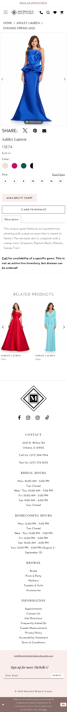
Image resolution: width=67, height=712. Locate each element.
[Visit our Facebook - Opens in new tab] (19, 417)
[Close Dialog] (3, 704)
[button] (5, 12)
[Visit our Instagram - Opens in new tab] (28, 417)
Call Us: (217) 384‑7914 (33, 455)
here (45, 709)
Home (7, 23)
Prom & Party (33, 576)
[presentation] (16, 327)
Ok (63, 704)
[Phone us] (41, 12)
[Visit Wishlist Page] (55, 12)
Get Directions (33, 618)
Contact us (33, 613)
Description (12, 219)
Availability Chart (20, 198)
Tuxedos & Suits (33, 585)
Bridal (33, 571)
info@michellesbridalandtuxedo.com (33, 655)
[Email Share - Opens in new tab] (44, 130)
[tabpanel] (33, 79)
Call (4, 258)
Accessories (33, 590)
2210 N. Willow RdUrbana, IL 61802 (33, 445)
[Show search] (48, 12)
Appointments (33, 608)
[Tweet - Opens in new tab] (25, 130)
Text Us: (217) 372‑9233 (33, 462)
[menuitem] (5, 12)
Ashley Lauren (28, 23)
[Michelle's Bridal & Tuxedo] (22, 12)
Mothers (33, 580)
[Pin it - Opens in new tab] (35, 130)
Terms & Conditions (34, 642)
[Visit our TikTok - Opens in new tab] (47, 417)
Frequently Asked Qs (33, 623)
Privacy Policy (33, 632)
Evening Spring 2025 (19, 28)
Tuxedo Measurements (33, 628)
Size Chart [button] (58, 174)
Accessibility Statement (33, 637)
